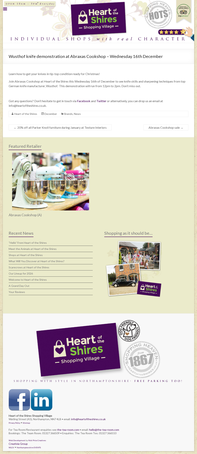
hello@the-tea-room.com (104, 429)
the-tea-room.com (68, 429)
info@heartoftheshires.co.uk (88, 419)
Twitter (101, 101)
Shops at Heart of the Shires (26, 255)
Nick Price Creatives (37, 440)
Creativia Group (18, 443)
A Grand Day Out (19, 285)
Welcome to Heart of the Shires (28, 279)
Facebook (83, 101)
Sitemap (26, 423)
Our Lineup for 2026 (21, 273)
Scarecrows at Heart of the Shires (29, 267)
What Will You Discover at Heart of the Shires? (36, 261)
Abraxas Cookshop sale (166, 127)
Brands (68, 113)
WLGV (11, 447)
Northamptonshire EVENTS (29, 447)
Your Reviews (17, 292)
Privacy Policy (14, 423)
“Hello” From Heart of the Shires (28, 242)
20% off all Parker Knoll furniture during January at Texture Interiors (60, 127)
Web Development (17, 440)
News (77, 113)
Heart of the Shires (25, 113)
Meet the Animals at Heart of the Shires (33, 248)
